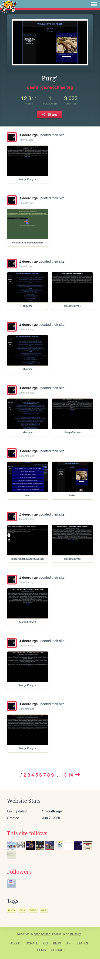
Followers (19, 872)
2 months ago (26, 329)
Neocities (23, 933)
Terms (40, 950)
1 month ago (26, 139)
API (68, 943)
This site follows (27, 833)
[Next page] (77, 774)
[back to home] (8, 6)
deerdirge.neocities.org (50, 87)
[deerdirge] (12, 137)
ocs (22, 910)
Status (82, 943)
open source (42, 933)
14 (70, 774)
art (43, 910)
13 (64, 774)
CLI (45, 943)
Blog (57, 943)
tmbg (33, 910)
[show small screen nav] (94, 4)
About (15, 943)
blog (11, 910)
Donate (32, 943)
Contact (58, 950)
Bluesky (75, 933)
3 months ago (26, 582)
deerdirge (30, 134)
